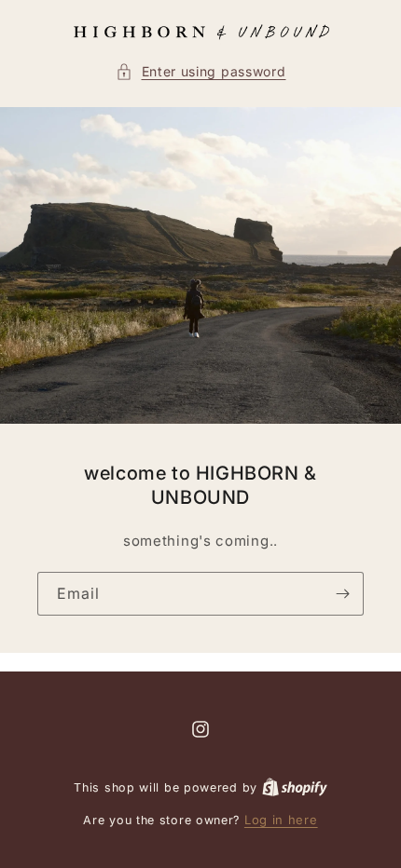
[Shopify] (294, 787)
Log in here (281, 819)
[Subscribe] (342, 594)
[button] (201, 71)
